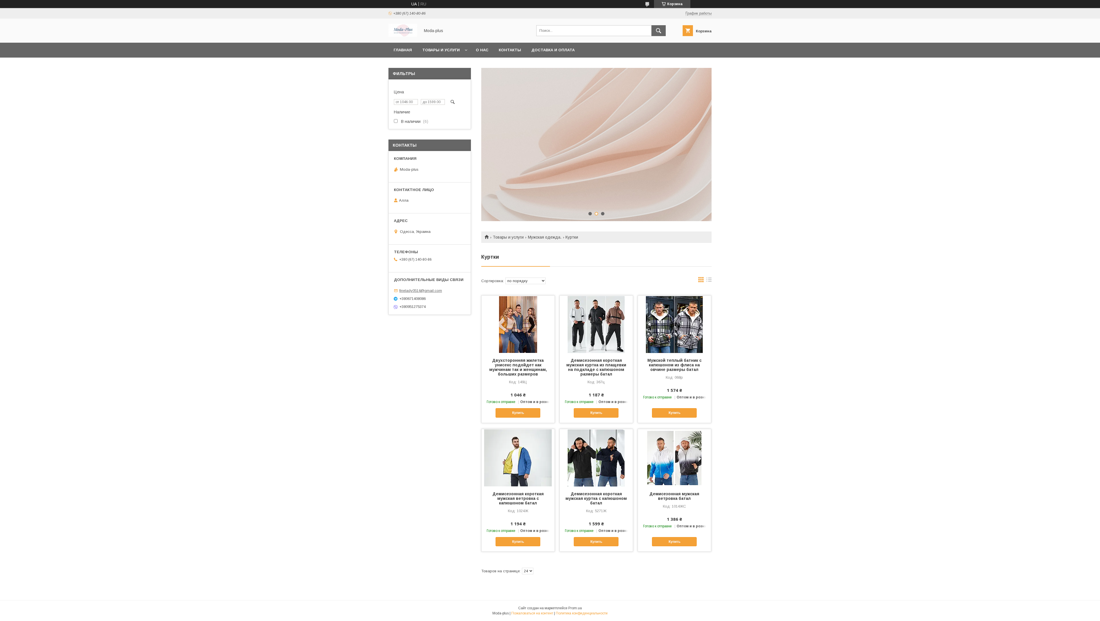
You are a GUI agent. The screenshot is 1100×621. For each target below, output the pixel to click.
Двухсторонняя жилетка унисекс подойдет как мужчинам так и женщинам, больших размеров (518, 367)
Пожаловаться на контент (532, 613)
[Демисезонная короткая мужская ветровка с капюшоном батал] (518, 457)
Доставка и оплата (553, 50)
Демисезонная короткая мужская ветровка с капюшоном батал (518, 498)
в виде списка (709, 281)
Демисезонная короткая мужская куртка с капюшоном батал (596, 498)
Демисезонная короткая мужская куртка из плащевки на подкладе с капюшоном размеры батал (596, 367)
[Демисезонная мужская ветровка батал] (674, 457)
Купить (518, 413)
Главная (403, 50)
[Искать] (658, 30)
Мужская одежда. (544, 237)
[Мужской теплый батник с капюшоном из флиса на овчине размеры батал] (674, 324)
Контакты (510, 50)
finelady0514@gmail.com (420, 290)
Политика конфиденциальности (582, 613)
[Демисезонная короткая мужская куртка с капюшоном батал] (596, 457)
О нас (482, 50)
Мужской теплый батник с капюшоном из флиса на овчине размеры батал (674, 365)
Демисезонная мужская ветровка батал (674, 496)
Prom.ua (575, 608)
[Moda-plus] (402, 35)
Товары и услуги (441, 50)
